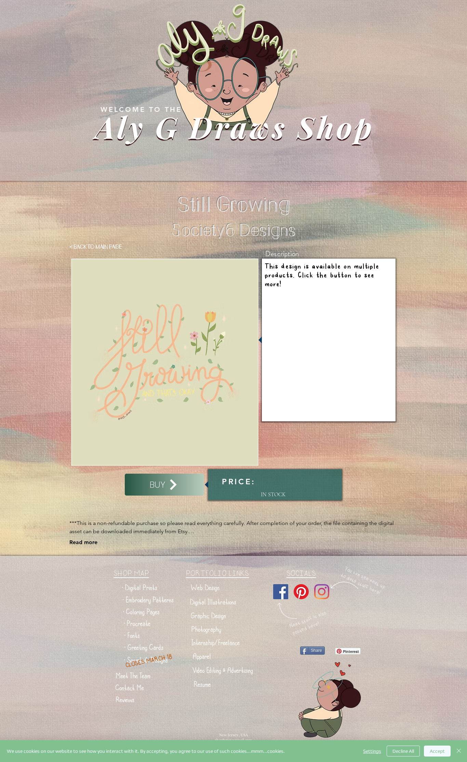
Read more (83, 542)
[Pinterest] (301, 591)
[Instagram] (321, 591)
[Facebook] (280, 591)
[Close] (459, 751)
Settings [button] (372, 751)
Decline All (403, 751)
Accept (437, 751)
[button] (139, 587)
